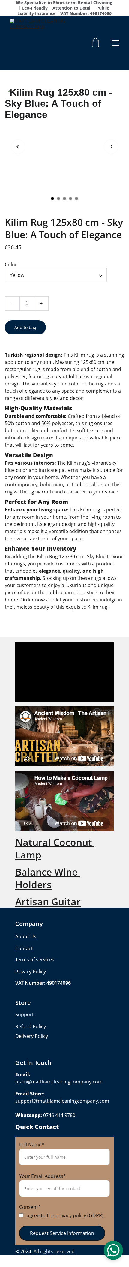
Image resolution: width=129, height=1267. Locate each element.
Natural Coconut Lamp (54, 848)
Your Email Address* (42, 1176)
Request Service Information (62, 1233)
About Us (25, 936)
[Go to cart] (95, 43)
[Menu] (115, 43)
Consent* (30, 1207)
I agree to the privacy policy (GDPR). (64, 1215)
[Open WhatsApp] (113, 1250)
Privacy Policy (30, 971)
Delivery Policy (31, 1036)
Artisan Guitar (48, 901)
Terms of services (34, 959)
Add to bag (25, 327)
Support (24, 1014)
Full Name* (31, 1144)
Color (11, 264)
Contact (24, 948)
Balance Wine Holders (47, 878)
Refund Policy (30, 1026)
